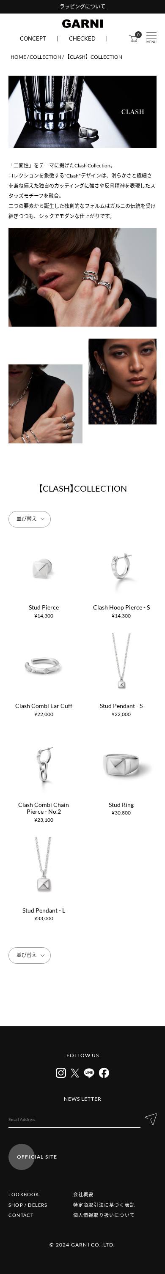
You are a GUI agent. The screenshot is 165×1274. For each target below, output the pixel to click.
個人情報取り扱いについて (104, 1215)
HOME (18, 57)
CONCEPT (33, 38)
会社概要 (83, 1194)
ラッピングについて (82, 6)
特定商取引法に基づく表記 (104, 1205)
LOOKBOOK (23, 1194)
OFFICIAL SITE (37, 1157)
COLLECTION (45, 57)
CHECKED (82, 38)
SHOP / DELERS (28, 1205)
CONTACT (20, 1215)
